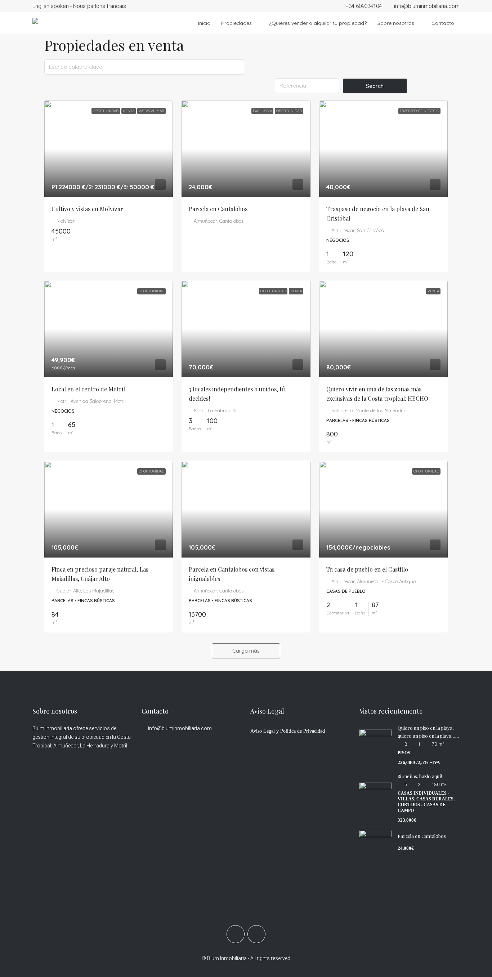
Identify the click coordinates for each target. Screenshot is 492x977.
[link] (108, 149)
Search (375, 86)
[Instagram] (256, 934)
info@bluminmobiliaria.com (180, 728)
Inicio (204, 23)
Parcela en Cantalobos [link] (218, 209)
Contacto (442, 23)
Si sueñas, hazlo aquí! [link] (420, 776)
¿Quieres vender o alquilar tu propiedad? (318, 23)
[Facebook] (236, 934)
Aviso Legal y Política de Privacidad (287, 731)
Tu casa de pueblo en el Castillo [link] (367, 569)
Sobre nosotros (395, 23)
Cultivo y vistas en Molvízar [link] (87, 209)
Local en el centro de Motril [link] (88, 389)
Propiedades (236, 23)
